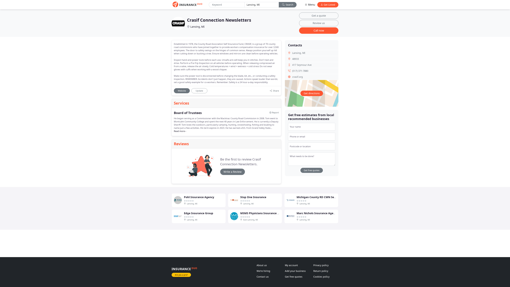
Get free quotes (312, 170)
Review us (319, 23)
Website (182, 90)
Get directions (312, 93)
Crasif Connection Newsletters (219, 20)
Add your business (295, 271)
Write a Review (233, 172)
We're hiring (263, 271)
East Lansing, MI (250, 219)
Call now (319, 30)
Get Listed (329, 4)
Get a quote (319, 15)
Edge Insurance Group (198, 213)
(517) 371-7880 (300, 70)
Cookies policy (321, 276)
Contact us (263, 276)
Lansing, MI (197, 26)
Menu (311, 4)
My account (291, 265)
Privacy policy (321, 265)
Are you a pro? (181, 275)
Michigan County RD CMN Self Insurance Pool (326, 197)
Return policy (320, 271)
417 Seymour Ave (302, 64)
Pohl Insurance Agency (199, 197)
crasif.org (297, 76)
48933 (295, 58)
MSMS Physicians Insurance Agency (263, 213)
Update (199, 90)
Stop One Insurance (253, 197)
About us (262, 265)
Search (289, 4)
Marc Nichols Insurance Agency (317, 213)
